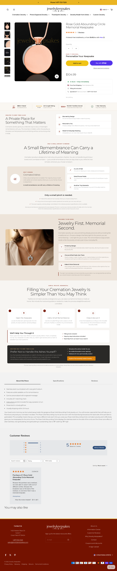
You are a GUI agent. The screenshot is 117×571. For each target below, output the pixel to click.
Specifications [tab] (58, 381)
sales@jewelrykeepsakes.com (18, 542)
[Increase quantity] (76, 48)
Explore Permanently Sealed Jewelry (81, 358)
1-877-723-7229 (92, 91)
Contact (94, 540)
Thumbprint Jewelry (59, 15)
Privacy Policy (8, 564)
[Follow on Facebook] (5, 555)
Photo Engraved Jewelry (38, 15)
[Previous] (38, 2)
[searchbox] (16, 460)
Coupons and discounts (94, 543)
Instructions (10, 402)
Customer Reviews (93, 533)
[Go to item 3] (7, 44)
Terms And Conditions (42, 564)
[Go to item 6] (7, 70)
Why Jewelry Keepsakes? (94, 536)
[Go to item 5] (7, 62)
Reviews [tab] (94, 381)
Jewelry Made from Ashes (79, 15)
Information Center (93, 529)
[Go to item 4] (7, 53)
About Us (94, 526)
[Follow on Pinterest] (15, 555)
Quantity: (69, 44)
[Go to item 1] (7, 26)
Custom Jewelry (99, 15)
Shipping (24, 564)
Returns (31, 564)
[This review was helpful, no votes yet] (32, 500)
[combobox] (35, 461)
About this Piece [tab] (22, 381)
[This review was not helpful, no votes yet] (36, 500)
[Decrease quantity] (68, 48)
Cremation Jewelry (19, 15)
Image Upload (94, 547)
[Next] (78, 2)
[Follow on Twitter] (10, 555)
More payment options (101, 68)
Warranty (17, 564)
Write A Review (99, 448)
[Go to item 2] (7, 35)
